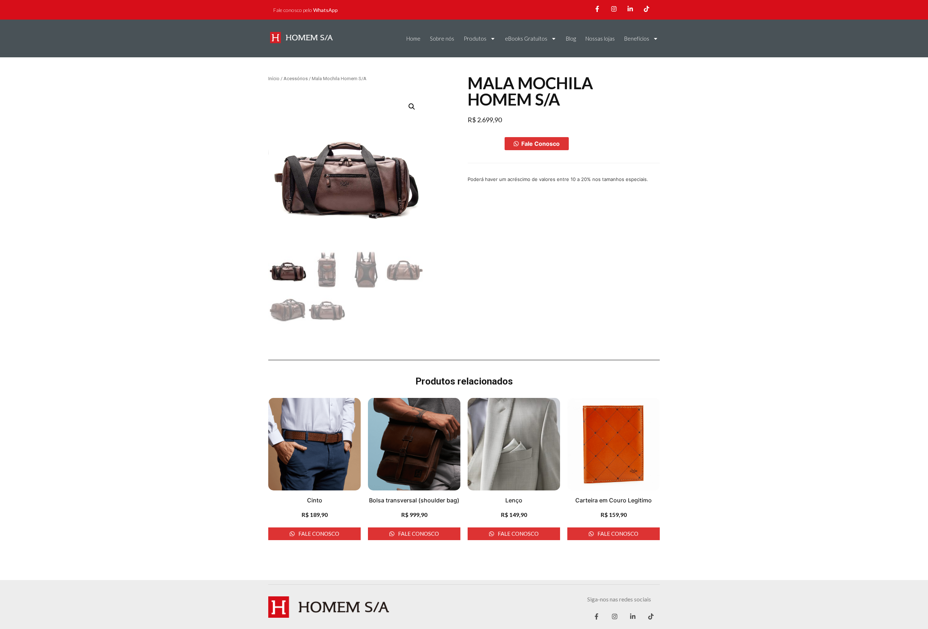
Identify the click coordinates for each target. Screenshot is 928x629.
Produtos (475, 38)
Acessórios (295, 78)
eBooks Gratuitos (526, 38)
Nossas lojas (600, 38)
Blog (571, 38)
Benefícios (636, 38)
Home (413, 38)
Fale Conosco (540, 143)
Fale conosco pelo (305, 10)
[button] (537, 143)
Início (273, 78)
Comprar (486, 143)
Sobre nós (442, 38)
